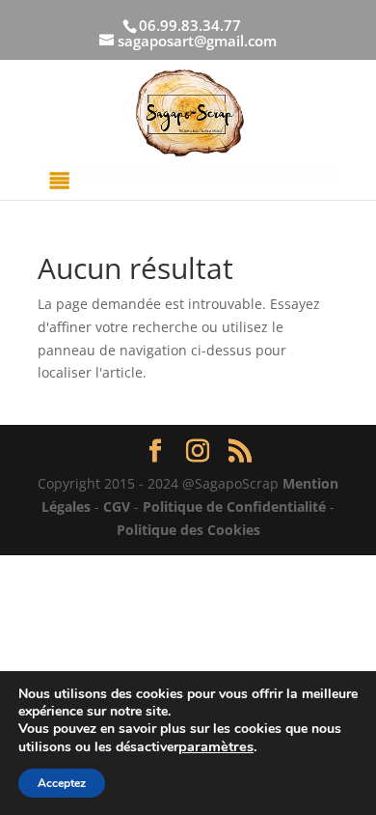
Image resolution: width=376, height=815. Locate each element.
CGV (116, 506)
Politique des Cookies (188, 529)
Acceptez (62, 783)
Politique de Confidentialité (234, 506)
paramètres (216, 746)
